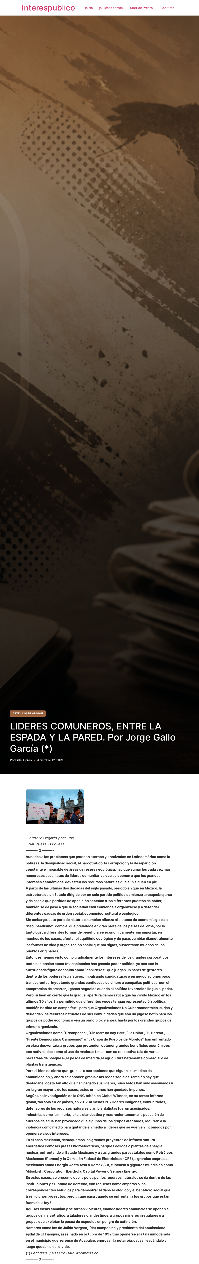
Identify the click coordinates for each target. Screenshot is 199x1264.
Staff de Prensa (142, 8)
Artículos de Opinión (28, 713)
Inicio (89, 8)
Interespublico (48, 7)
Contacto (167, 8)
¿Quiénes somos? (111, 8)
